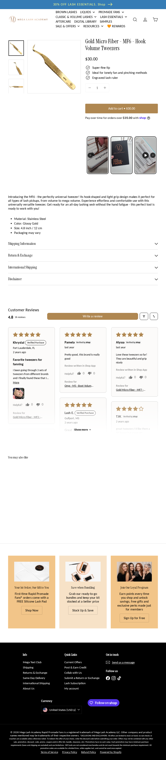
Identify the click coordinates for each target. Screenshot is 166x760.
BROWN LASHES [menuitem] (66, 12)
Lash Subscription (75, 683)
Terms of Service (49, 752)
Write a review (92, 316)
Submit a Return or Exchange (81, 678)
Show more (81, 429)
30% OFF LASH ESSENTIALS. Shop (79, 4)
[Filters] (144, 316)
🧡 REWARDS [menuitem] (116, 26)
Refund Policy (88, 752)
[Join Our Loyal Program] (134, 571)
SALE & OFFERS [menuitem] (66, 26)
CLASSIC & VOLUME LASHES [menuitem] (74, 17)
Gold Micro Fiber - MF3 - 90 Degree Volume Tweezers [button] (26, 417)
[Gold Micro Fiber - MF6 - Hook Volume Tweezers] (19, 492)
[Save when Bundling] (82, 571)
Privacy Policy (69, 752)
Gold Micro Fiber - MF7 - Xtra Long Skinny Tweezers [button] (129, 390)
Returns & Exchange (35, 672)
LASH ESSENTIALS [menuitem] (111, 17)
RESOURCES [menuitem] (91, 26)
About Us (28, 688)
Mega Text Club (32, 662)
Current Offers (73, 662)
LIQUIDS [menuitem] (85, 12)
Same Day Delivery (34, 678)
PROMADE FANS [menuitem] (109, 12)
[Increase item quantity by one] (104, 87)
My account (71, 688)
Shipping (28, 667)
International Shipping (36, 683)
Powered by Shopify (110, 752)
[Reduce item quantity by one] (89, 87)
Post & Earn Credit (75, 667)
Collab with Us (73, 672)
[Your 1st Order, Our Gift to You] (31, 571)
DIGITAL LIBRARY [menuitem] (85, 21)
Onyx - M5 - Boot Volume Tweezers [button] (79, 386)
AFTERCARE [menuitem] (63, 21)
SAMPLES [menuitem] (106, 21)
